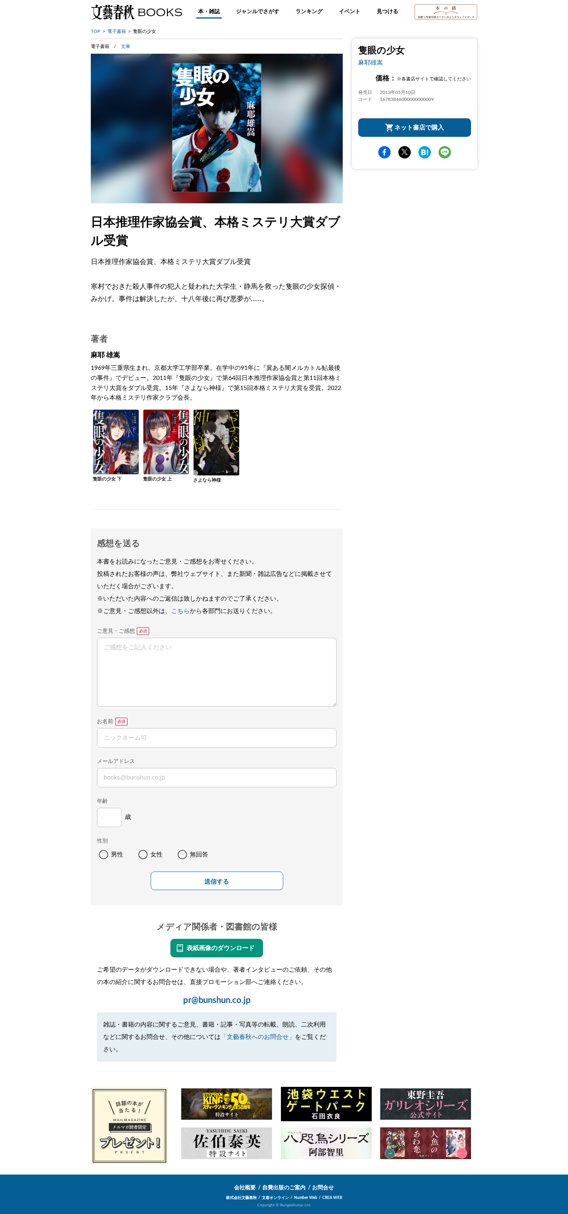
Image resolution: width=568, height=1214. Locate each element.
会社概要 (245, 1187)
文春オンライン (275, 1198)
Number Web (305, 1198)
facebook (384, 152)
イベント (350, 11)
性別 (102, 841)
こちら (180, 611)
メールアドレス (116, 761)
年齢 (102, 801)
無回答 (199, 854)
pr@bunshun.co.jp (217, 1000)
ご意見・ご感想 (116, 631)
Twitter (404, 152)
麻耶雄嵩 (370, 63)
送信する (216, 881)
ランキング (309, 11)
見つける (387, 11)
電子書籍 (116, 31)
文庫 (125, 46)
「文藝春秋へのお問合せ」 (258, 1037)
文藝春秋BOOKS (136, 12)
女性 (156, 854)
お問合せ (323, 1187)
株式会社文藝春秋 (241, 1198)
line (445, 152)
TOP (95, 31)
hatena (424, 152)
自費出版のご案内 (284, 1187)
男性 (117, 854)
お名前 (105, 721)
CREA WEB (332, 1198)
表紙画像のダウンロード (221, 948)
